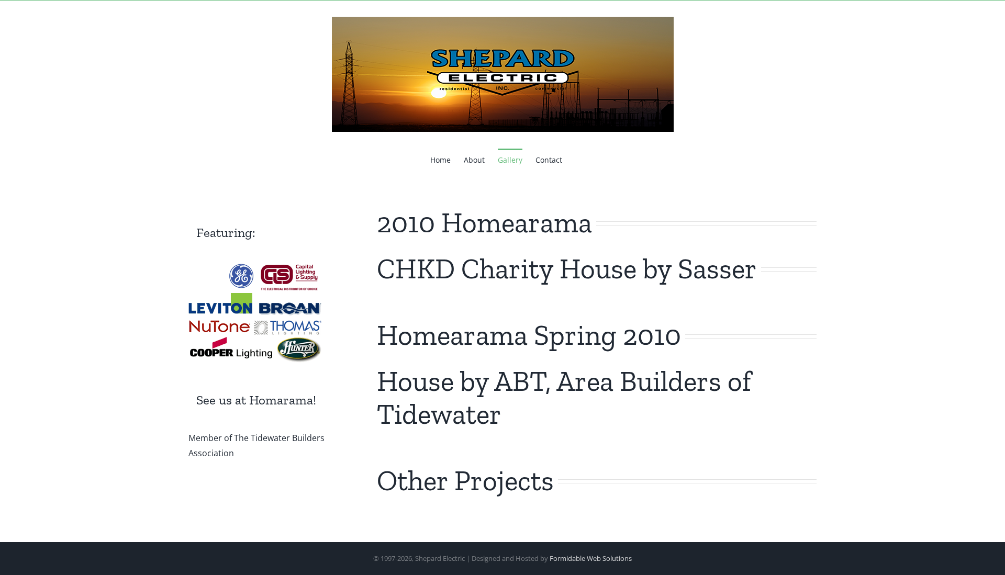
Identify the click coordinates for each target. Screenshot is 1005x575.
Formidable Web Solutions (591, 558)
